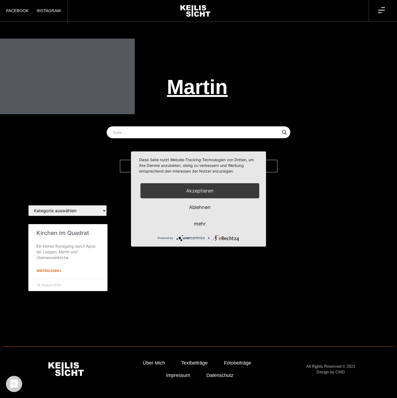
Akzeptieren (200, 191)
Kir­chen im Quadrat (62, 233)
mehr (200, 224)
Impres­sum (178, 375)
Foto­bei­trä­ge (237, 363)
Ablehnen (200, 207)
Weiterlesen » (49, 271)
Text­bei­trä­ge (194, 363)
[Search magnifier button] (284, 132)
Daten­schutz (219, 375)
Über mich (154, 363)
